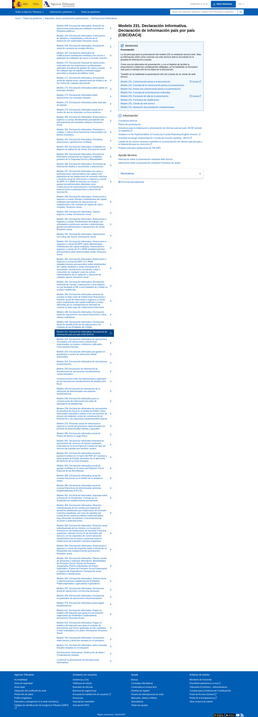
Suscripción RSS (81, 705)
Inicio (17, 18)
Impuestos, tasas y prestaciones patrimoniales (67, 18)
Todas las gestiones (90, 12)
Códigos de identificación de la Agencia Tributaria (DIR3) (41, 705)
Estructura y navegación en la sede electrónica (36, 701)
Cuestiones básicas (127, 121)
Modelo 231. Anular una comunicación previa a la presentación (151, 89)
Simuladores (137, 701)
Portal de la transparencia (202, 698)
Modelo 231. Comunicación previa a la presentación (145, 81)
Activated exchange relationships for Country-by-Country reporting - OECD (153, 138)
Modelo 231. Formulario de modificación (140, 100)
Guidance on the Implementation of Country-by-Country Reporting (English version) (158, 134)
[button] (241, 4)
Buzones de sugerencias (84, 691)
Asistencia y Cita (81, 680)
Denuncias (78, 698)
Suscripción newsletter (83, 701)
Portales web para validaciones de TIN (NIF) (139, 148)
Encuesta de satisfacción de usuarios (90, 694)
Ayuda (195, 81)
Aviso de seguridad (23, 683)
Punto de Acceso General (202, 694)
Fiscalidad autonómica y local (204, 683)
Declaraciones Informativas (104, 18)
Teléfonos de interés (82, 683)
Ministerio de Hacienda (201, 680)
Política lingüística (23, 698)
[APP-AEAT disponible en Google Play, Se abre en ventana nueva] (219, 715)
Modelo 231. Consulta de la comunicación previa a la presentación (152, 85)
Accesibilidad (20, 680)
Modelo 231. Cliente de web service (138, 103)
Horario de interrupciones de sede (147, 694)
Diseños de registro (140, 691)
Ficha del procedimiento (132, 182)
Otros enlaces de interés (201, 701)
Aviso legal (19, 687)
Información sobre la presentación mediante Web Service (145, 159)
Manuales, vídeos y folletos (144, 698)
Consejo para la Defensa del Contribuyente (210, 691)
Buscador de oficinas (83, 687)
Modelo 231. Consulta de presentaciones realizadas (145, 92)
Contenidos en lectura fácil (144, 687)
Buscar (134, 680)
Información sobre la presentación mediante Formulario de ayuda (149, 163)
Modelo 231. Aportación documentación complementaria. (148, 107)
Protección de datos (23, 694)
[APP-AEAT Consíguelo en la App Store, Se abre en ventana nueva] (230, 715)
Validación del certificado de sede (30, 691)
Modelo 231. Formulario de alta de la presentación (145, 96)
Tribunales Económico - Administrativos (208, 687)
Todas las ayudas (139, 705)
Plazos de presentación (129, 124)
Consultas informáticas (142, 683)
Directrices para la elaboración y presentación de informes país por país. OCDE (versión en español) (160, 129)
